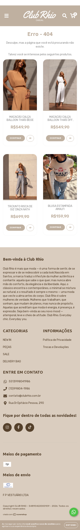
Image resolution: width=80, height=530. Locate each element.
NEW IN (7, 340)
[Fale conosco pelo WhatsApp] (73, 512)
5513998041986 (19, 381)
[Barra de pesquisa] (65, 15)
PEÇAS (7, 347)
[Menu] (6, 15)
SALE (6, 354)
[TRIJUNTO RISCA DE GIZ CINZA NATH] (30, 228)
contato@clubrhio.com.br (25, 395)
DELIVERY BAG (12, 361)
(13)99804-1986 (19, 388)
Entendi (71, 525)
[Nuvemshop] (15, 515)
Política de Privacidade (57, 340)
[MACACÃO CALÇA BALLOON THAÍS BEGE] (30, 138)
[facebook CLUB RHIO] (18, 427)
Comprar (15, 138)
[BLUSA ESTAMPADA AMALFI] (70, 227)
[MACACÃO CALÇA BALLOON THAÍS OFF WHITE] (70, 138)
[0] (73, 16)
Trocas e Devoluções (56, 347)
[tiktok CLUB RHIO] (29, 427)
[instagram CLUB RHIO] (7, 427)
